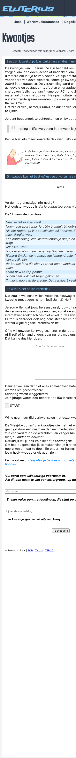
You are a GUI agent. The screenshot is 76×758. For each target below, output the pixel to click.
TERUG (49, 550)
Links (17, 22)
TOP (30, 550)
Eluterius (27, 9)
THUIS (39, 550)
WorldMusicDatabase (43, 22)
